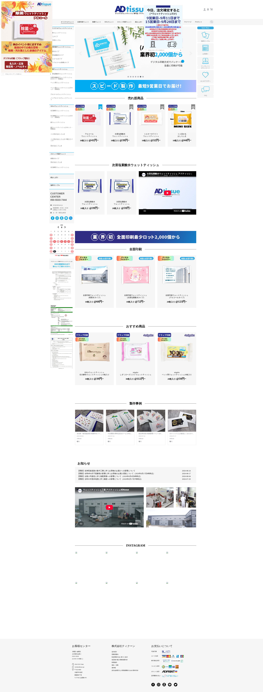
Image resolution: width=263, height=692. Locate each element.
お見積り (205, 54)
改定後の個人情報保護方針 (120, 659)
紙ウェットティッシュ (58, 122)
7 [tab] (143, 76)
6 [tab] (140, 76)
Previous (80, 53)
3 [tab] (133, 76)
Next (190, 53)
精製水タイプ (55, 158)
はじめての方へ (205, 81)
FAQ (205, 95)
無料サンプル (205, 41)
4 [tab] (135, 76)
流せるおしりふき (56, 146)
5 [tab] (138, 76)
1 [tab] (128, 76)
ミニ (58, 134)
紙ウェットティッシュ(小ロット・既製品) (62, 128)
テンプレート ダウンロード (205, 67)
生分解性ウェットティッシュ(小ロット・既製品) (62, 116)
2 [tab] (130, 76)
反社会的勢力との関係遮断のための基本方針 (125, 670)
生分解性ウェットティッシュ (60, 110)
